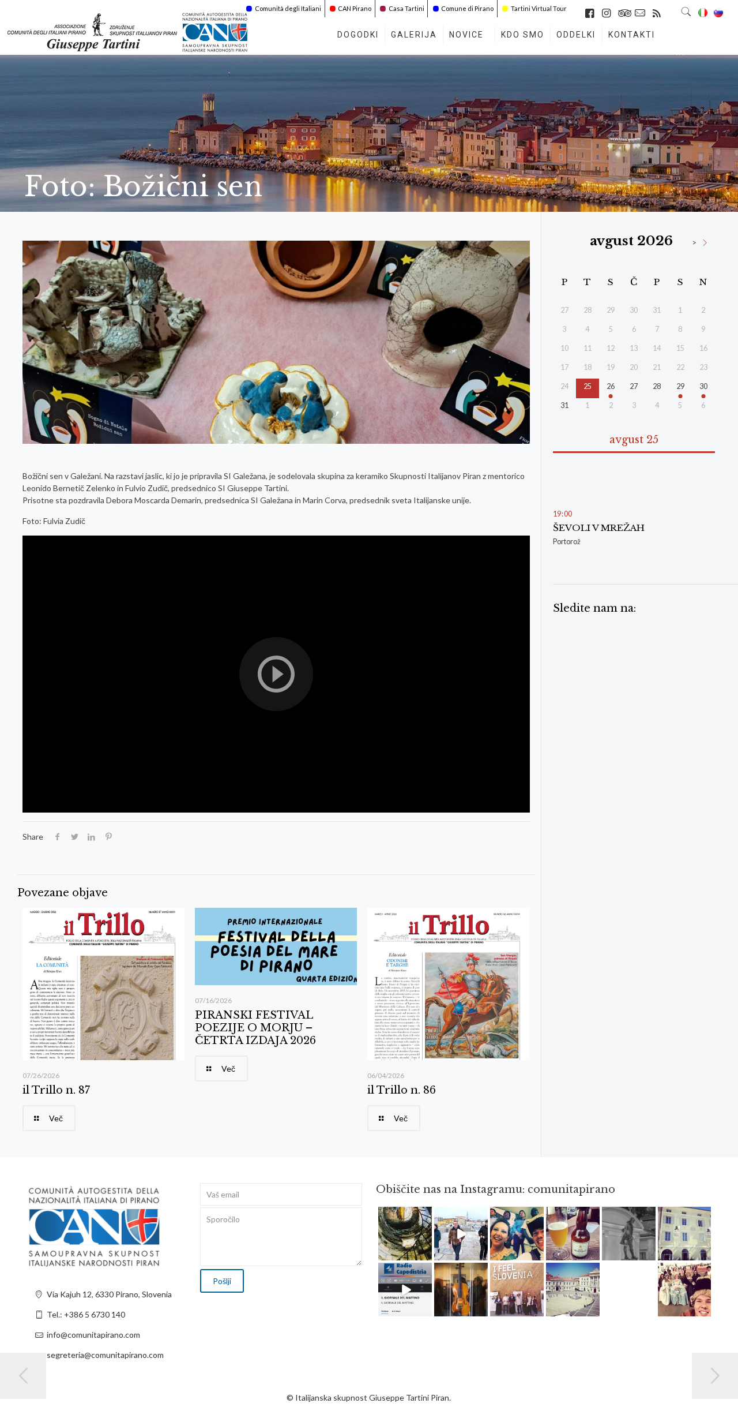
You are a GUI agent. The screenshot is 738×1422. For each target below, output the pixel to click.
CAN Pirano (354, 8)
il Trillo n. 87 (56, 1090)
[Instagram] (425, 1253)
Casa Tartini (406, 8)
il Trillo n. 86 (401, 1090)
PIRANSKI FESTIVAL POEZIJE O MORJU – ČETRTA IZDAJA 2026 (255, 1028)
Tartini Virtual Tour (539, 8)
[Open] (405, 1233)
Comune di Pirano (467, 8)
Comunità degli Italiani (288, 8)
